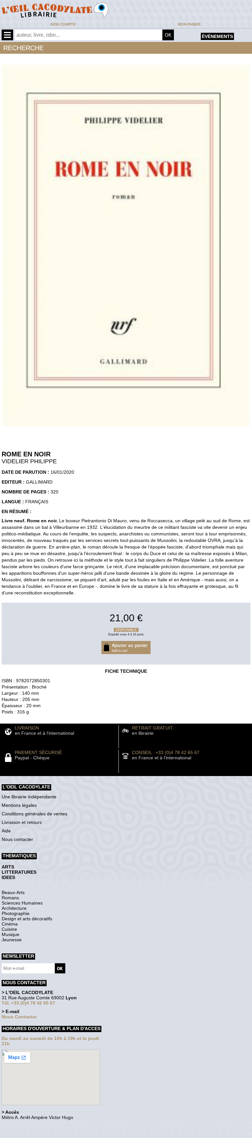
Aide (6, 830)
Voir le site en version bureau (36, 1126)
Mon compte (63, 24)
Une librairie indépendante (29, 796)
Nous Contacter (19, 1016)
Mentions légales (19, 805)
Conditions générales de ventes (34, 813)
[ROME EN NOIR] (126, 427)
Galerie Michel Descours (31, 1134)
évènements (217, 36)
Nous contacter (17, 839)
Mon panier (189, 24)
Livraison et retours (22, 822)
